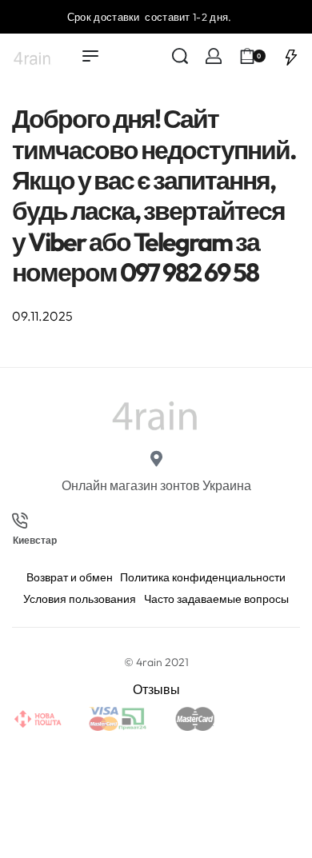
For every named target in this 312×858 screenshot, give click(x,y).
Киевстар (35, 540)
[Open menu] (90, 56)
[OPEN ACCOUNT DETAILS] (213, 56)
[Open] (291, 56)
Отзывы (156, 689)
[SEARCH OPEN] (180, 56)
